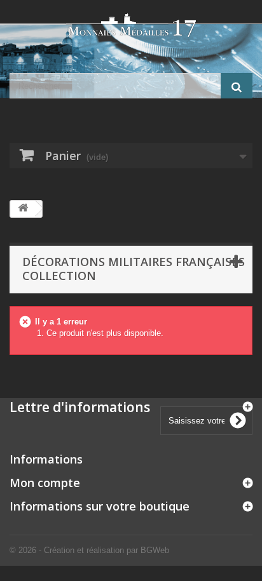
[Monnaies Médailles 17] (131, 25)
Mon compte (45, 482)
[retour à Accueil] (23, 209)
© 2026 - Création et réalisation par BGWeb (89, 550)
